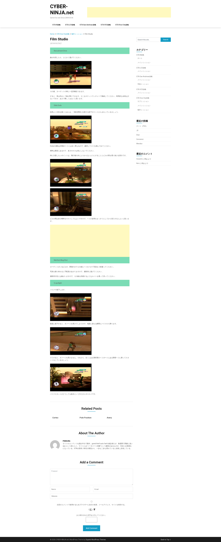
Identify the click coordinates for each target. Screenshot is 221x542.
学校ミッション (143, 84)
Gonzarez (140, 139)
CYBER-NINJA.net (62, 9)
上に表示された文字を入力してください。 (91, 515)
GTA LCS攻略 (70, 25)
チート (140, 58)
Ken (137, 163)
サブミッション (143, 101)
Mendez (139, 144)
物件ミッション (77, 34)
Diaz (138, 135)
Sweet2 (139, 159)
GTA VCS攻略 (106, 25)
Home (52, 34)
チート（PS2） (141, 126)
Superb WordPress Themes (96, 540)
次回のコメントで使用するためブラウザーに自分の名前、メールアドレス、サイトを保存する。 (91, 505)
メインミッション (144, 62)
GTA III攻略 (56, 25)
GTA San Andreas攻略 (88, 25)
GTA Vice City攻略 (122, 25)
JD (137, 130)
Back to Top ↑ (166, 540)
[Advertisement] (129, 12)
